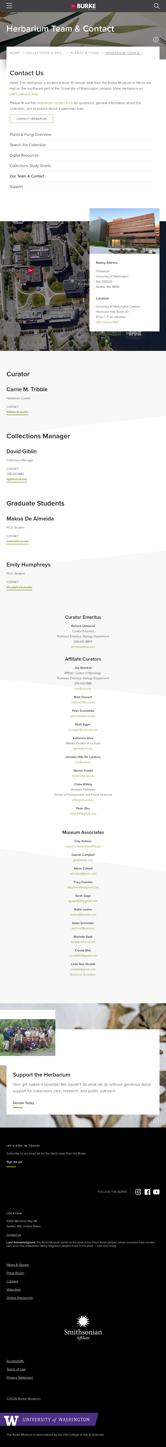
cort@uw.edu (83, 689)
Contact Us (13, 1235)
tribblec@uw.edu (17, 412)
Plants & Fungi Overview (30, 134)
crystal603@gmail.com (83, 956)
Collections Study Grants (30, 165)
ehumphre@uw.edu (19, 587)
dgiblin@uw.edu (16, 479)
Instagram (137, 1192)
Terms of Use (16, 1369)
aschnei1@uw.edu (83, 928)
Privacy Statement (19, 1377)
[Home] (83, 6)
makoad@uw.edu (17, 541)
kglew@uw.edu (83, 748)
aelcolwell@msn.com (83, 874)
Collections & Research (49, 53)
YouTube (156, 1192)
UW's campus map (24, 94)
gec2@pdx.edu (83, 860)
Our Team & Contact (27, 176)
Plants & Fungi (85, 53)
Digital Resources (24, 155)
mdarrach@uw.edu (83, 702)
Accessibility (15, 1361)
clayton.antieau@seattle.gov (83, 846)
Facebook (147, 1192)
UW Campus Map (107, 322)
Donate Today (23, 1103)
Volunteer (13, 1289)
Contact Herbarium (31, 119)
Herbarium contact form (55, 103)
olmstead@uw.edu (83, 647)
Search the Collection (28, 144)
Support (16, 186)
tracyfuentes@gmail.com (83, 887)
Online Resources (19, 1298)
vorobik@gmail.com (83, 969)
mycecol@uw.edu (83, 776)
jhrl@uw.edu (83, 762)
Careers (12, 1281)
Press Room (15, 1273)
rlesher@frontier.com (83, 915)
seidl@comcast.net (83, 942)
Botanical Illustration (83, 974)
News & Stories (17, 1265)
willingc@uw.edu (82, 800)
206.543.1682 (15, 474)
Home (15, 53)
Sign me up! (14, 1162)
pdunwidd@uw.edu (83, 716)
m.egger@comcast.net (83, 730)
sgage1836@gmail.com (83, 901)
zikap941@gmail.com (83, 813)
